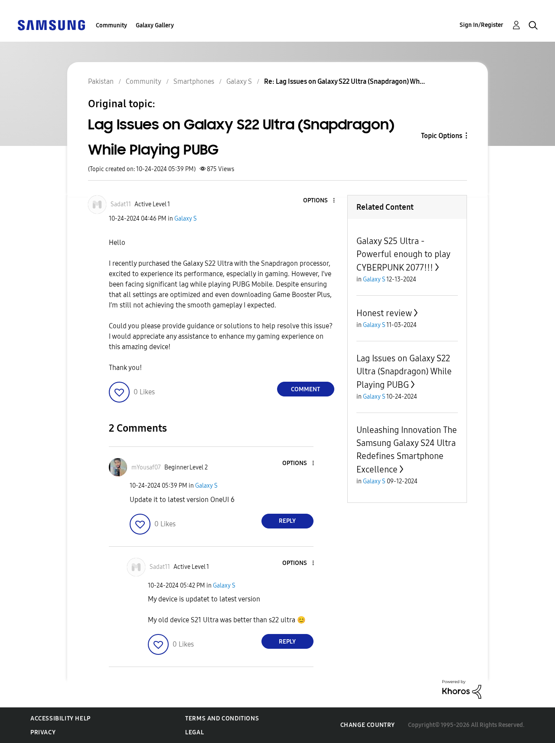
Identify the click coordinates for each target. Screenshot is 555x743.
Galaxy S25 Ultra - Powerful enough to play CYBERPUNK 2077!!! (403, 254)
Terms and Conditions (222, 718)
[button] (319, 201)
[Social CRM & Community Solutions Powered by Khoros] (461, 689)
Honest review (384, 313)
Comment (305, 389)
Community (111, 25)
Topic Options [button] (441, 136)
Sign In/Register (481, 25)
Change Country (367, 725)
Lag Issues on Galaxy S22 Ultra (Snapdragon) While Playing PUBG (404, 371)
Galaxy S (185, 218)
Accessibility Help (60, 718)
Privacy (43, 732)
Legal (194, 732)
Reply (287, 521)
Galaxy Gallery (155, 25)
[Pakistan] (51, 24)
